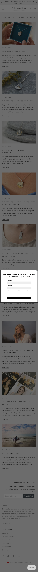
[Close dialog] (37, 270)
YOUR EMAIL (9, 285)
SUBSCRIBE (19, 298)
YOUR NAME (9, 280)
